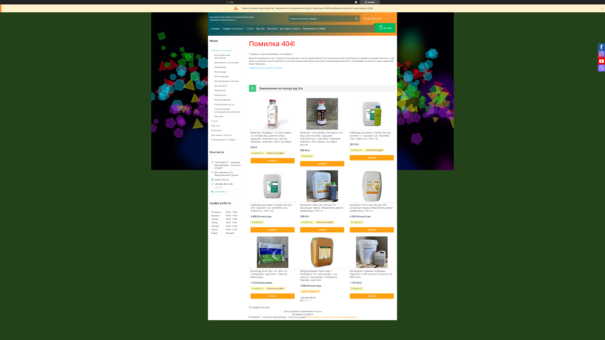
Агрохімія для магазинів (222, 56)
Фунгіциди (220, 71)
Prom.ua (318, 311)
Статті (250, 28)
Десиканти (220, 85)
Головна (215, 28)
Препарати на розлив (226, 62)
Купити (272, 160)
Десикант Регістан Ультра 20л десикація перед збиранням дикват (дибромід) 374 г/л (371, 208)
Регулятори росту (224, 104)
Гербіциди (220, 67)
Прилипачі (220, 95)
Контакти (272, 28)
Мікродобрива (222, 99)
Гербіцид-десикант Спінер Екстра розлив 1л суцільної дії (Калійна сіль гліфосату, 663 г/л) (370, 135)
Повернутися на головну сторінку (265, 67)
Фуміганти (220, 90)
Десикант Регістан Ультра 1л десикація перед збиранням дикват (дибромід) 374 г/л (322, 208)
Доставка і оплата (290, 28)
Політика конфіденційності (345, 317)
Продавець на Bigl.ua (302, 314)
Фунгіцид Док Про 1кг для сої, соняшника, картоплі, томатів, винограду (269, 274)
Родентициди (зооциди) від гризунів (227, 110)
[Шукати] (356, 18)
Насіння (218, 116)
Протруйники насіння (226, 81)
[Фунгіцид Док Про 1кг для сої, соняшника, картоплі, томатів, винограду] (272, 252)
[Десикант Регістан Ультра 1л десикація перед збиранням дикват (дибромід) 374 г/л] (322, 186)
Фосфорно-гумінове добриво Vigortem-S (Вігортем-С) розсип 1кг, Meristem (371, 274)
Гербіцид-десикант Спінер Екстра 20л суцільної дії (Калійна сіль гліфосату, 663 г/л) (271, 208)
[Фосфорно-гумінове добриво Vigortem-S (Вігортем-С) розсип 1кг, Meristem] (371, 252)
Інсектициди (221, 76)
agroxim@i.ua (220, 191)
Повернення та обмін (314, 28)
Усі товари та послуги (259, 307)
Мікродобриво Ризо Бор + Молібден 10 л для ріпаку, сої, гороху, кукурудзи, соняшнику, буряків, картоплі (319, 275)
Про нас (260, 28)
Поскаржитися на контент (319, 317)
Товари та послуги (232, 28)
